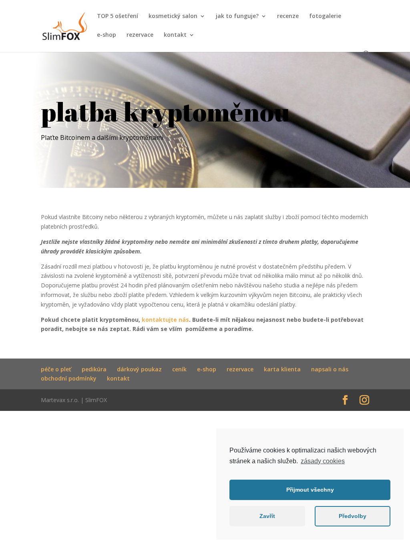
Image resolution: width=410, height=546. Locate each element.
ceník (179, 369)
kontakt (175, 35)
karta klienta (282, 369)
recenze (288, 16)
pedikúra (94, 369)
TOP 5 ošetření (117, 16)
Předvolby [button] (352, 516)
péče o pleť (56, 369)
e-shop (106, 35)
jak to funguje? (237, 16)
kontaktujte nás (165, 319)
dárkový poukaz (139, 369)
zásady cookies (323, 461)
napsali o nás (329, 369)
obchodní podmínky (68, 378)
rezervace (140, 35)
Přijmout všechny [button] (310, 489)
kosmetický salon (173, 16)
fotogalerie (325, 16)
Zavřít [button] (267, 516)
